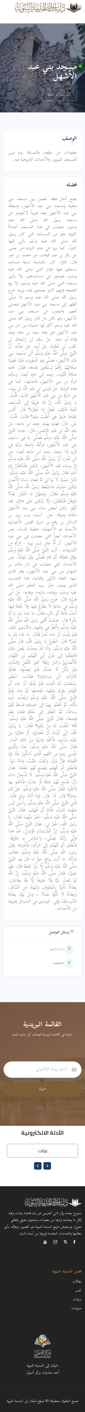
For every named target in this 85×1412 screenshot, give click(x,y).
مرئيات (77, 1300)
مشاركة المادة (56, 95)
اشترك (42, 1089)
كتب (78, 1291)
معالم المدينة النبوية (65, 13)
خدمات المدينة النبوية (63, 25)
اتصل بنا (76, 36)
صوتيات (76, 1308)
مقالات (76, 1282)
